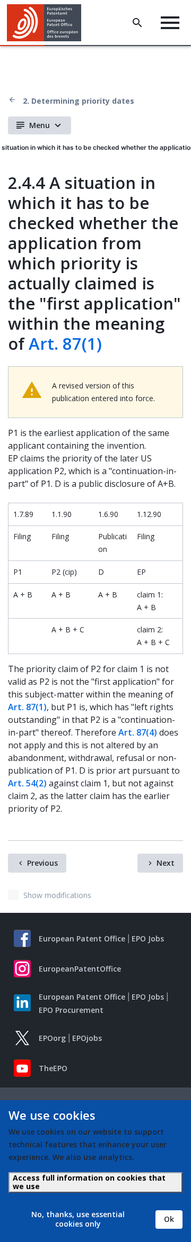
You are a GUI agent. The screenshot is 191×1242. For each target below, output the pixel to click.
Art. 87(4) (137, 732)
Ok (169, 1219)
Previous (42, 863)
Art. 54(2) (27, 783)
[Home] (48, 22)
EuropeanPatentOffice (80, 969)
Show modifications (57, 895)
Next (166, 863)
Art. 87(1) (65, 343)
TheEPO (53, 1068)
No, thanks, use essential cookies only (78, 1219)
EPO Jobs (148, 938)
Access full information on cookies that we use (89, 1182)
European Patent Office (82, 938)
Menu (39, 125)
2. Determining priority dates (78, 101)
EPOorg (52, 1038)
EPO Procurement (71, 1010)
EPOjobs (87, 1038)
